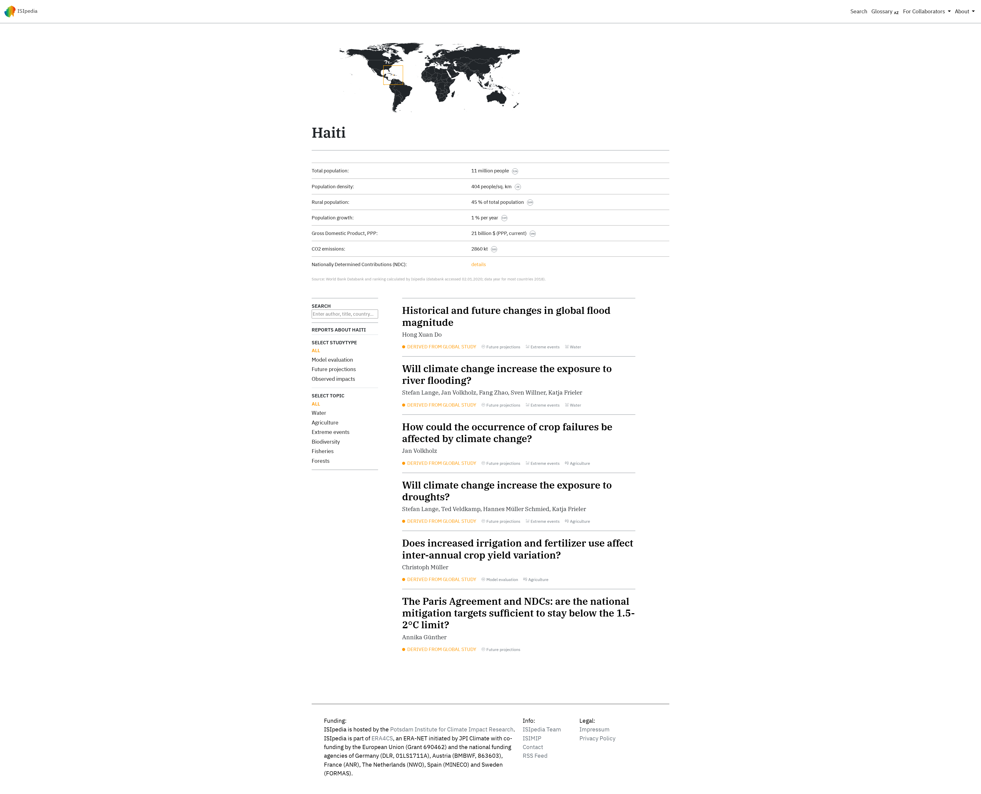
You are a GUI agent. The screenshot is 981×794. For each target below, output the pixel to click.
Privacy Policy (597, 738)
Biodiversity (326, 441)
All (316, 350)
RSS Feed (535, 755)
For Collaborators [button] (924, 11)
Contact (533, 747)
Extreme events (330, 432)
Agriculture (325, 422)
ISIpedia (27, 10)
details (478, 264)
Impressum (594, 729)
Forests (321, 460)
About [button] (963, 11)
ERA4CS (382, 738)
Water (319, 412)
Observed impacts (333, 378)
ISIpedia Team (542, 729)
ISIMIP (532, 738)
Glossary (882, 11)
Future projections (334, 369)
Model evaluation (332, 359)
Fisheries (323, 451)
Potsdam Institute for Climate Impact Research (451, 729)
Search (858, 11)
